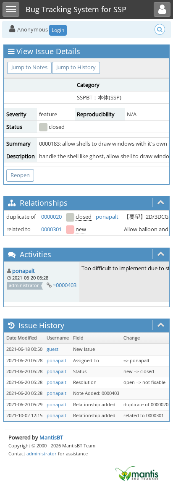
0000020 (51, 216)
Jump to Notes (29, 67)
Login (58, 30)
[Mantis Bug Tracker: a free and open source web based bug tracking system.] (136, 473)
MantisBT (51, 437)
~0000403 (64, 285)
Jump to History (76, 67)
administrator (41, 453)
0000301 (51, 229)
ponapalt (107, 216)
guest (52, 349)
